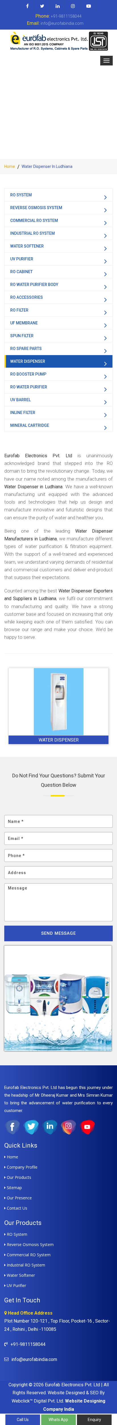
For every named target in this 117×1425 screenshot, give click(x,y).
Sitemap (14, 1187)
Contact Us (16, 1208)
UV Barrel (20, 400)
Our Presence (19, 1197)
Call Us (23, 1419)
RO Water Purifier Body (34, 284)
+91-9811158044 (58, 16)
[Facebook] (27, 6)
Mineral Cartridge (29, 425)
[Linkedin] (58, 6)
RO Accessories (26, 297)
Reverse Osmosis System (36, 207)
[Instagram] (73, 6)
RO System (21, 195)
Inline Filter (22, 412)
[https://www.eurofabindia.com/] (58, 40)
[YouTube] (88, 6)
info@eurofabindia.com (55, 23)
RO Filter (19, 310)
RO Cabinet (21, 271)
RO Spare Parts (26, 348)
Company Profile (21, 1167)
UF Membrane (24, 323)
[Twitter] (42, 6)
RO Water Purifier (28, 387)
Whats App (58, 1419)
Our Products (18, 1177)
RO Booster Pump (28, 374)
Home (9, 166)
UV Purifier (21, 259)
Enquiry (94, 1419)
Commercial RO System (34, 220)
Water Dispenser (27, 361)
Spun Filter (22, 335)
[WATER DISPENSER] (58, 701)
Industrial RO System (32, 233)
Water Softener (27, 246)
